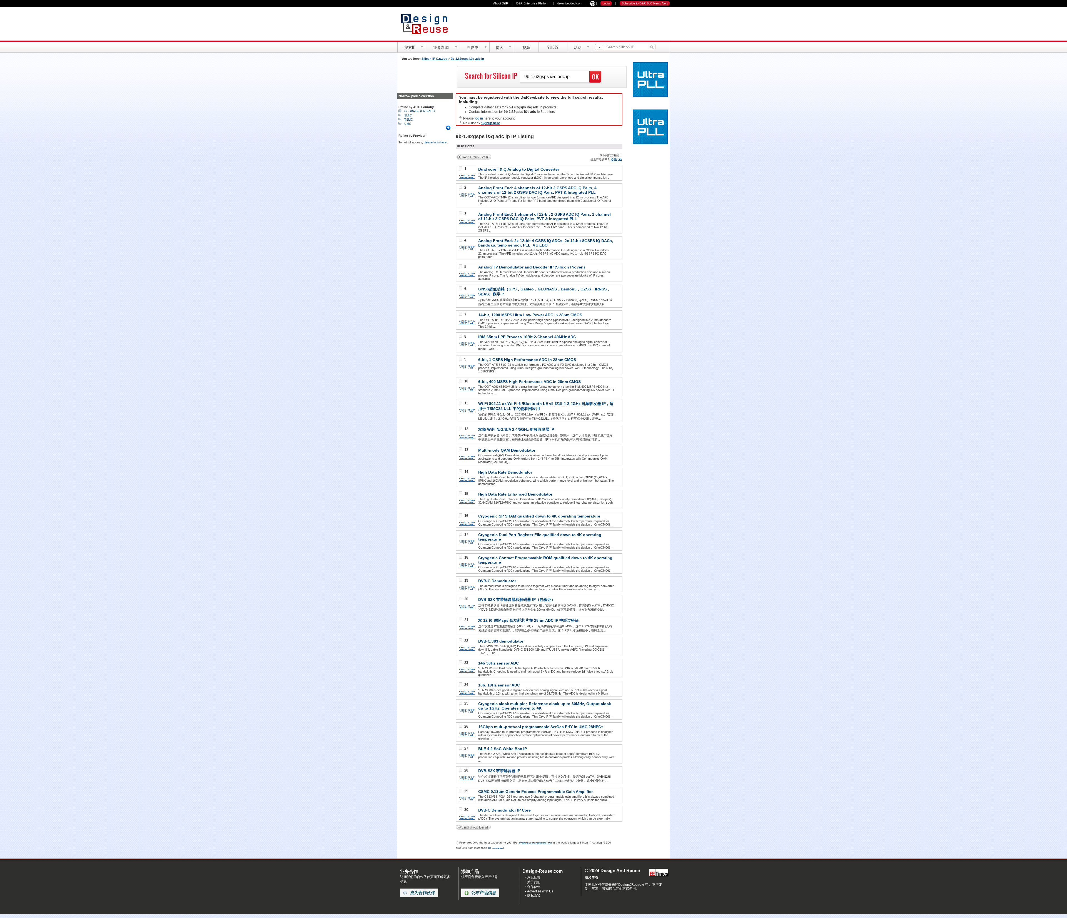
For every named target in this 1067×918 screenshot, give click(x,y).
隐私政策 (533, 895)
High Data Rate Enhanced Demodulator (515, 494)
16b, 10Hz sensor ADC (499, 685)
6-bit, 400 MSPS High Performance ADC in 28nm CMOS (529, 381)
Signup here (490, 123)
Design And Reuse (427, 23)
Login (606, 3)
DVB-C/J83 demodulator (500, 641)
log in (479, 118)
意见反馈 (533, 877)
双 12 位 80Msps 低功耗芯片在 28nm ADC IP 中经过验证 (528, 620)
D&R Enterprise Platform (532, 3)
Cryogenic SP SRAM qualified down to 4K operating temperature (539, 516)
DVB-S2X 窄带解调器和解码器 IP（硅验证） (516, 599)
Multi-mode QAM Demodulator (506, 450)
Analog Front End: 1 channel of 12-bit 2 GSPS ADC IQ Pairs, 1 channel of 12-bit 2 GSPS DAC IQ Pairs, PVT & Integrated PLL (544, 216)
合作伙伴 (533, 887)
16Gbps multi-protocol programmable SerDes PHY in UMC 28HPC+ (540, 727)
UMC (407, 123)
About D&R (500, 3)
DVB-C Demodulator (497, 581)
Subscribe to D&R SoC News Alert (645, 3)
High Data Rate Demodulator (505, 472)
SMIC (408, 115)
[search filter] (600, 47)
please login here (435, 142)
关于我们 (533, 882)
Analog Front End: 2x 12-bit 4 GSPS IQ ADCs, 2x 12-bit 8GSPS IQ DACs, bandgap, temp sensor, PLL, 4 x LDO (545, 242)
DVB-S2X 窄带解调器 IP (499, 770)
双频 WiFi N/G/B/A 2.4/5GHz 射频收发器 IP (516, 429)
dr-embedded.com (569, 3)
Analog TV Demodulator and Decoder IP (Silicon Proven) (531, 267)
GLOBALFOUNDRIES (419, 111)
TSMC (408, 119)
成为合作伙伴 (422, 892)
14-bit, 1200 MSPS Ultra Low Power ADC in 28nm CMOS (530, 315)
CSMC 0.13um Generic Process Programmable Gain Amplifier (535, 791)
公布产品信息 (483, 892)
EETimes (658, 873)
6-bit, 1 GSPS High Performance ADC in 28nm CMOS (527, 359)
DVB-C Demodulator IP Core (504, 810)
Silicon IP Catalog (435, 58)
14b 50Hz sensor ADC (498, 663)
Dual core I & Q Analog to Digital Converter (518, 169)
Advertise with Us (540, 891)
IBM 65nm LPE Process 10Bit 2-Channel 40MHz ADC (527, 337)
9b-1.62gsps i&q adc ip (467, 58)
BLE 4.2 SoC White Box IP (502, 749)
